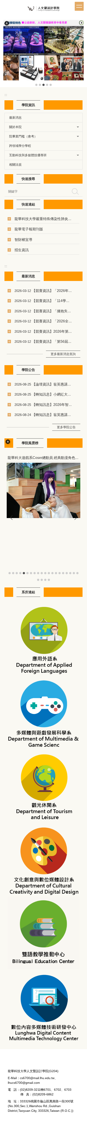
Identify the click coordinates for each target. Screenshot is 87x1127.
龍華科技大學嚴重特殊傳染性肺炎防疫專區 (48, 219)
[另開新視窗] (43, 638)
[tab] (36, 85)
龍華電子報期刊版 (28, 229)
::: (5, 94)
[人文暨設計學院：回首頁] (43, 9)
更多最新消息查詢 (63, 354)
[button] (6, 23)
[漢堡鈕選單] (79, 6)
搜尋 (75, 191)
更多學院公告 (66, 427)
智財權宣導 (23, 240)
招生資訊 (21, 250)
